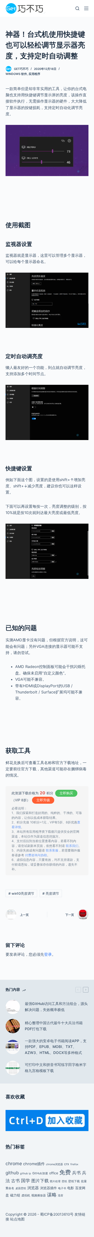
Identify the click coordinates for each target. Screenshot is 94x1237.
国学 (25, 1180)
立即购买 (66, 793)
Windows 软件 (16, 74)
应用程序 (34, 74)
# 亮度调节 (50, 893)
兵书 (76, 1172)
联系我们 (72, 846)
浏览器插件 (48, 1188)
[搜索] (77, 8)
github (12, 1172)
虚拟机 (25, 1195)
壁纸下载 (74, 1181)
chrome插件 (34, 1163)
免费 (65, 1172)
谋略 (52, 1195)
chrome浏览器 (54, 1164)
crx (66, 1164)
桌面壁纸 (20, 1188)
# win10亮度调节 (21, 893)
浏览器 (33, 1187)
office (53, 1173)
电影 (70, 1188)
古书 (15, 1180)
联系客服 (52, 850)
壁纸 (64, 1181)
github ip (25, 1173)
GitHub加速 (40, 1173)
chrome (14, 1163)
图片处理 (55, 1181)
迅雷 (60, 1195)
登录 (48, 954)
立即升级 (43, 800)
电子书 (62, 1188)
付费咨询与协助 (36, 855)
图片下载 (40, 1180)
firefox (74, 1164)
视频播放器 (38, 1195)
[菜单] (86, 8)
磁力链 (15, 1195)
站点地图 (17, 1219)
